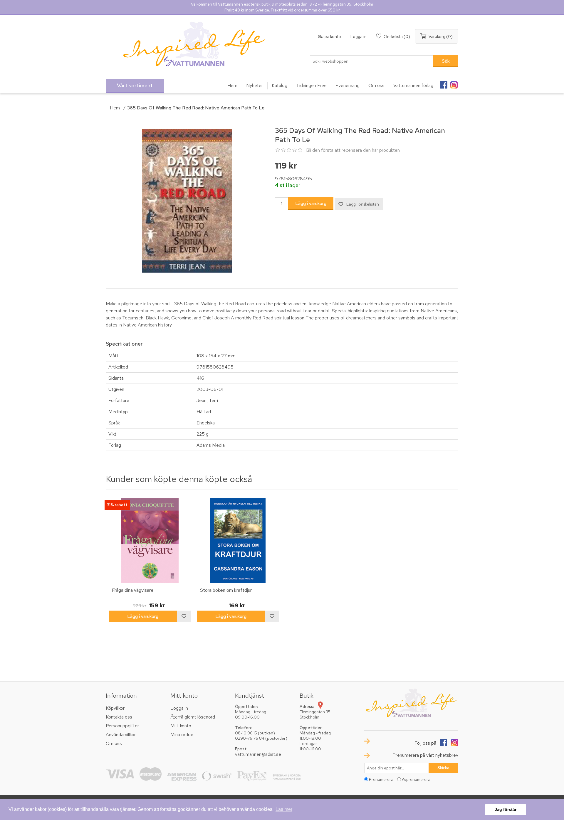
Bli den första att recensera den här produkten (353, 150)
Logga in (358, 36)
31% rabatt (117, 504)
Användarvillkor (121, 734)
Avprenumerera (416, 779)
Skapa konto (329, 36)
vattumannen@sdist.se (258, 754)
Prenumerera (381, 779)
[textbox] (371, 61)
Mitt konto (180, 726)
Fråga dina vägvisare (133, 590)
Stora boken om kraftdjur (226, 590)
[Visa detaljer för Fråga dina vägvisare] (150, 540)
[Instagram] (453, 83)
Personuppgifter (122, 726)
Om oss (114, 743)
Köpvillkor (115, 708)
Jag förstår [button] (505, 809)
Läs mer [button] (284, 809)
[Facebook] (443, 83)
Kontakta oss (119, 717)
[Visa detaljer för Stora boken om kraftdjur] (238, 540)
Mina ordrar (181, 734)
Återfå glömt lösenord (192, 717)
